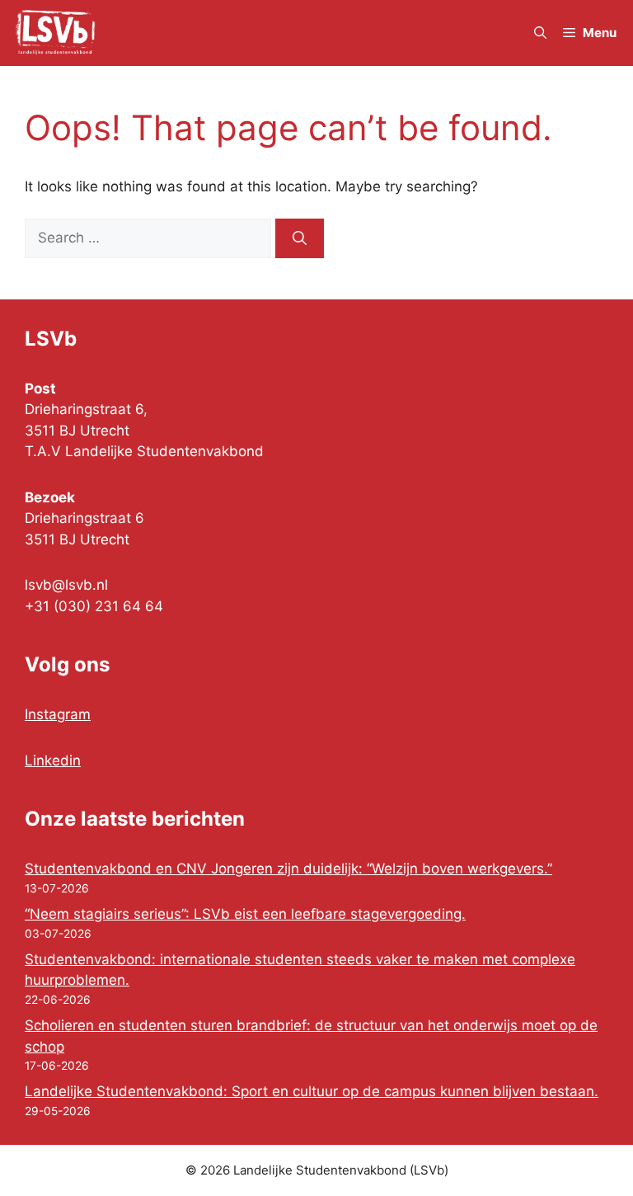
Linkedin (53, 760)
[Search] (299, 238)
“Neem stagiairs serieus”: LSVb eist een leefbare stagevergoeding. (245, 914)
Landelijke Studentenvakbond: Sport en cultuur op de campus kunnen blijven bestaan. (311, 1091)
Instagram (58, 714)
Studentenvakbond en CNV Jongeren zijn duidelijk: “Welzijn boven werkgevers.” (288, 868)
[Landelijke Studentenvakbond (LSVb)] (55, 33)
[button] (540, 33)
